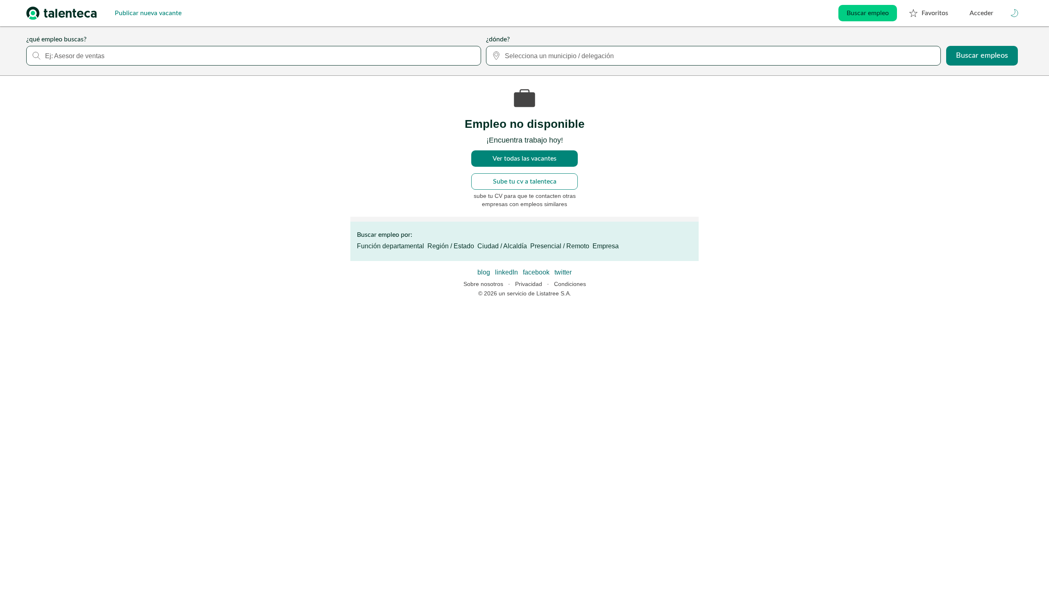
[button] (1014, 13)
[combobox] (253, 56)
